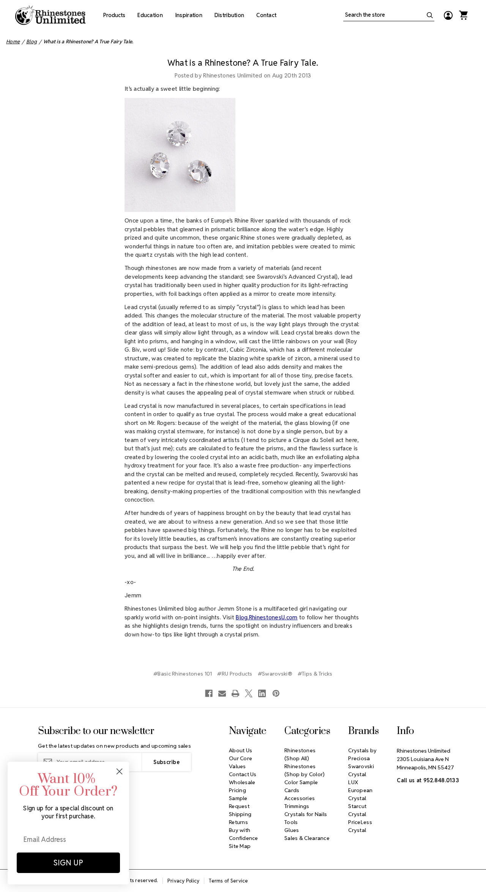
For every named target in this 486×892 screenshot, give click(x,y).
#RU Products (234, 673)
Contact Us (243, 774)
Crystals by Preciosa (362, 754)
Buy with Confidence (243, 834)
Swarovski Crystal (361, 770)
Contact (266, 15)
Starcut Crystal (357, 810)
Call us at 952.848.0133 (428, 780)
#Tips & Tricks (315, 673)
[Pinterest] (276, 693)
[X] (248, 693)
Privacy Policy (183, 881)
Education (150, 15)
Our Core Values (240, 762)
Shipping (240, 814)
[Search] (429, 15)
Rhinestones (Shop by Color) (304, 770)
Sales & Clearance (307, 838)
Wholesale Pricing (242, 786)
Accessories (299, 798)
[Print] (235, 693)
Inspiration (188, 15)
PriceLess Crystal (360, 826)
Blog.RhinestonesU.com (266, 617)
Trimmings (296, 806)
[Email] (222, 693)
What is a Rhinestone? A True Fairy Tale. (243, 62)
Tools (291, 822)
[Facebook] (209, 693)
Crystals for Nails (305, 814)
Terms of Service (228, 881)
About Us (240, 750)
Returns (238, 822)
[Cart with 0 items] (463, 15)
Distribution (229, 15)
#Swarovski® (275, 673)
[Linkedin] (262, 693)
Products (114, 15)
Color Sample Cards (301, 786)
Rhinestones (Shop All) (300, 754)
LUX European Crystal (360, 790)
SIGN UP (68, 863)
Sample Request (239, 802)
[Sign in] (448, 15)
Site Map (240, 846)
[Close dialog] (119, 771)
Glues (291, 830)
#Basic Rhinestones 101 (182, 673)
